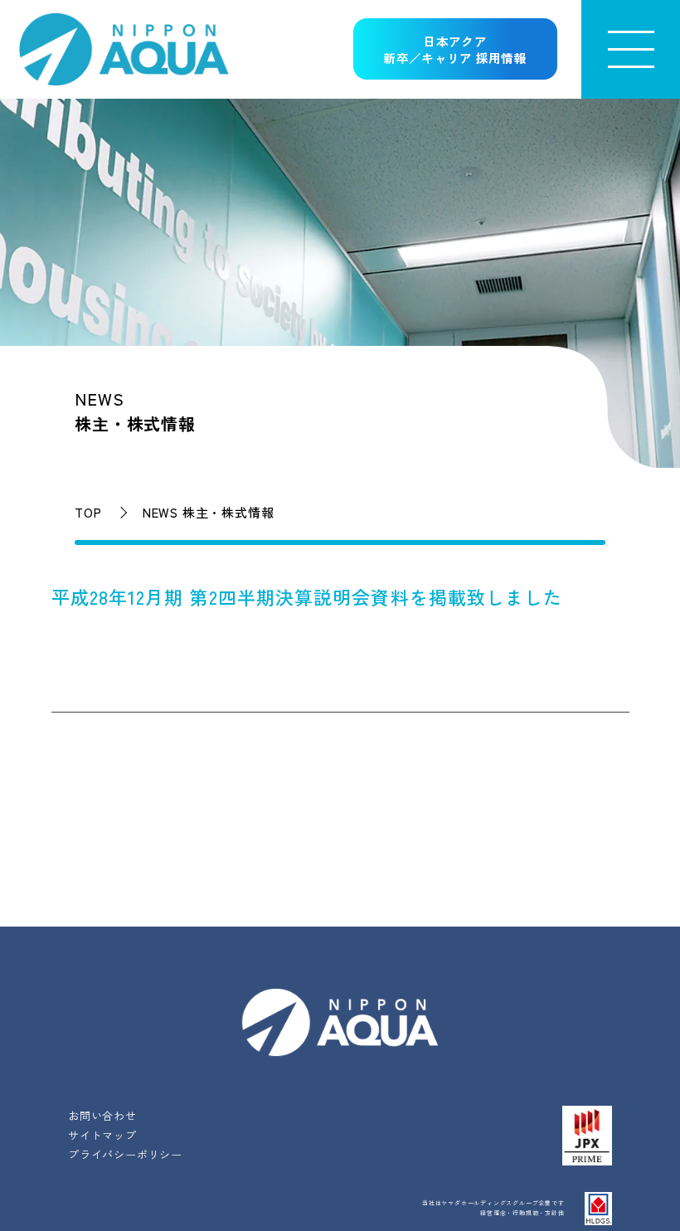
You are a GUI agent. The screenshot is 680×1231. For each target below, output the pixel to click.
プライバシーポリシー (125, 1154)
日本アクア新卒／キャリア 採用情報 (455, 49)
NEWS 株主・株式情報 (208, 512)
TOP (88, 512)
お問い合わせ (102, 1115)
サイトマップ (102, 1135)
